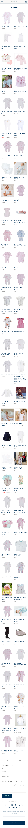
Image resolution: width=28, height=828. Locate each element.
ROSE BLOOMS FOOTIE (7, 576)
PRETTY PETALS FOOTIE (20, 532)
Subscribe (14, 823)
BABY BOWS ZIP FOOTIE (20, 26)
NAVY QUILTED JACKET (7, 445)
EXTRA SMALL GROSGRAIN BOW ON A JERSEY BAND (20, 222)
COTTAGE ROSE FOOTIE (20, 112)
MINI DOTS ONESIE (19, 423)
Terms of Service (6, 776)
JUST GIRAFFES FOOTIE (7, 375)
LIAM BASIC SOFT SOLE (20, 401)
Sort (20, 760)
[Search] (23, 1)
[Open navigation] (2, 1)
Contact (4, 771)
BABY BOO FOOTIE (6, 26)
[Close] (25, 803)
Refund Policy (5, 773)
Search (3, 768)
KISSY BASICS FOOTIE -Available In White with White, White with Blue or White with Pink (20, 378)
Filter (7, 760)
